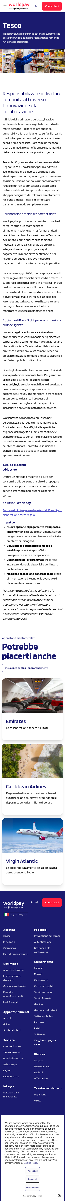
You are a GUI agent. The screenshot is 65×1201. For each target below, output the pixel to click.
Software (39, 1034)
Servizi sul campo (43, 992)
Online (6, 936)
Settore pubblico (43, 1016)
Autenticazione (43, 942)
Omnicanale (9, 948)
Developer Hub (42, 1066)
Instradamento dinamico (11, 978)
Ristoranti (40, 1022)
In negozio (9, 942)
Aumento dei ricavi (13, 970)
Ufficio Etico (41, 1078)
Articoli (7, 1018)
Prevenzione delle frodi (47, 936)
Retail (37, 1028)
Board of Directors (13, 1058)
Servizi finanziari (43, 998)
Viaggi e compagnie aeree (45, 1042)
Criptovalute (41, 980)
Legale (6, 1070)
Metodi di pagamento (15, 954)
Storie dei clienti (12, 1030)
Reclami (38, 1072)
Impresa (38, 968)
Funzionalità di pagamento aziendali (25, 510)
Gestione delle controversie (42, 950)
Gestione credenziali (14, 986)
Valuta (37, 1100)
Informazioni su (12, 1046)
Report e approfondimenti (13, 994)
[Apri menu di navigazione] (5, 6)
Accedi (34, 902)
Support (39, 1060)
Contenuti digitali (44, 986)
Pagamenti (40, 1094)
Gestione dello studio (46, 1010)
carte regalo (27, 515)
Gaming (38, 1004)
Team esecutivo (12, 1052)
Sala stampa (10, 1064)
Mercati (38, 974)
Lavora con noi (11, 1076)
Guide (6, 1024)
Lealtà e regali (10, 1002)
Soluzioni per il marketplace (11, 1094)
